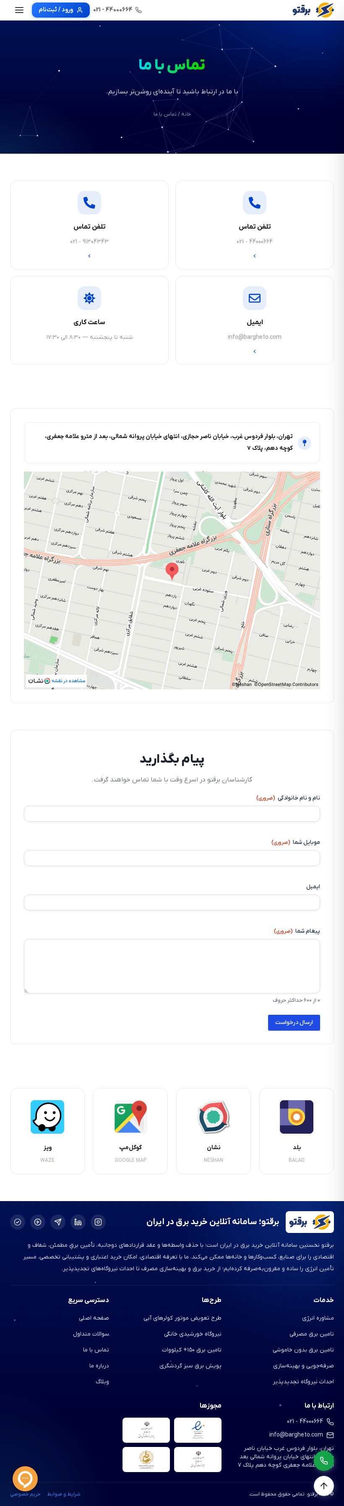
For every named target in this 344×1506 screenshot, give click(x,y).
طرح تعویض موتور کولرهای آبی (182, 1318)
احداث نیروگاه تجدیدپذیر (303, 1382)
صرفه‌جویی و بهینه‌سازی (303, 1366)
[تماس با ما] (324, 1461)
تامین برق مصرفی (311, 1334)
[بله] (17, 1222)
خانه (186, 114)
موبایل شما (295, 842)
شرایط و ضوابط (64, 1494)
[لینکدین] (78, 1222)
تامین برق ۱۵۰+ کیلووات (192, 1350)
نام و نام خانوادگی (288, 798)
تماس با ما (96, 1350)
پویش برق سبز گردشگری (190, 1366)
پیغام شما (297, 931)
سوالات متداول (91, 1334)
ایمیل (313, 887)
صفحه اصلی (94, 1318)
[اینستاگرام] (98, 1222)
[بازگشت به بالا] (324, 1486)
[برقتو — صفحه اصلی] (313, 10)
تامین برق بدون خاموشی (303, 1350)
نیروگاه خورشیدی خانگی (193, 1334)
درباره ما (99, 1366)
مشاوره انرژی (318, 1318)
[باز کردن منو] (19, 10)
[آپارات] (37, 1222)
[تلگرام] (57, 1222)
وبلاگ (102, 1382)
